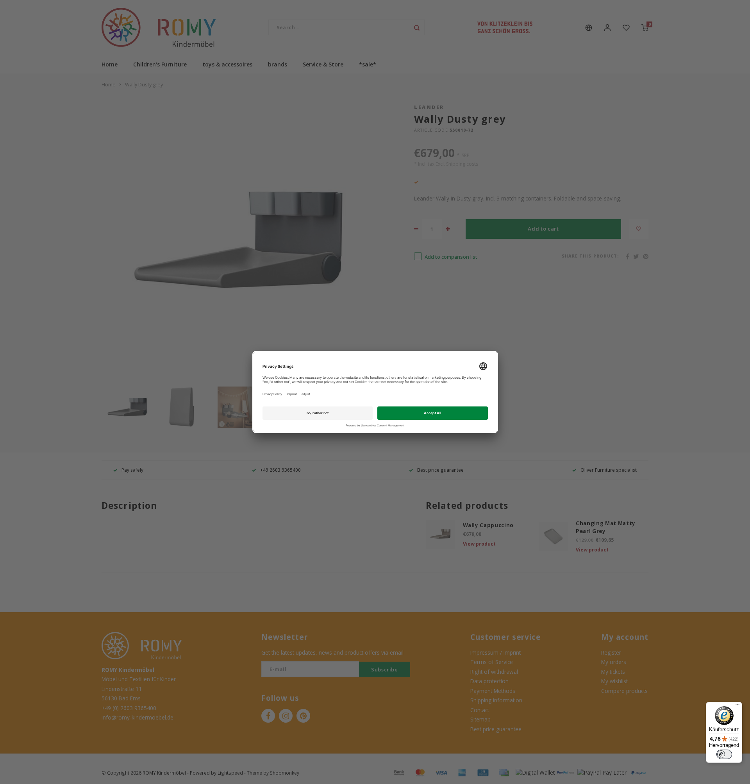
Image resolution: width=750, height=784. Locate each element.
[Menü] (737, 706)
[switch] (724, 754)
